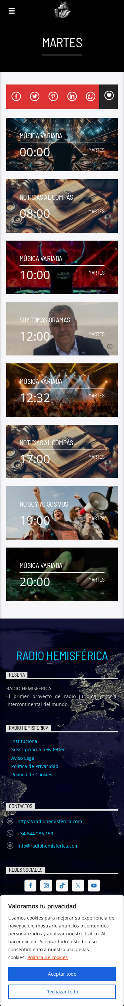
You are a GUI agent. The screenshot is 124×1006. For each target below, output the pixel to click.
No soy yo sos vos (44, 503)
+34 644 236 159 (35, 833)
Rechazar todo (62, 992)
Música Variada (41, 135)
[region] (62, 950)
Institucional (25, 741)
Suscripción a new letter (38, 749)
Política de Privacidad (35, 766)
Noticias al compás (46, 196)
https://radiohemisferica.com (50, 821)
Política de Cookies (31, 774)
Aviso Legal (23, 758)
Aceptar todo (62, 974)
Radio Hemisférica (62, 655)
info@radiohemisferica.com (48, 846)
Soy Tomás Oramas (45, 319)
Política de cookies (47, 957)
